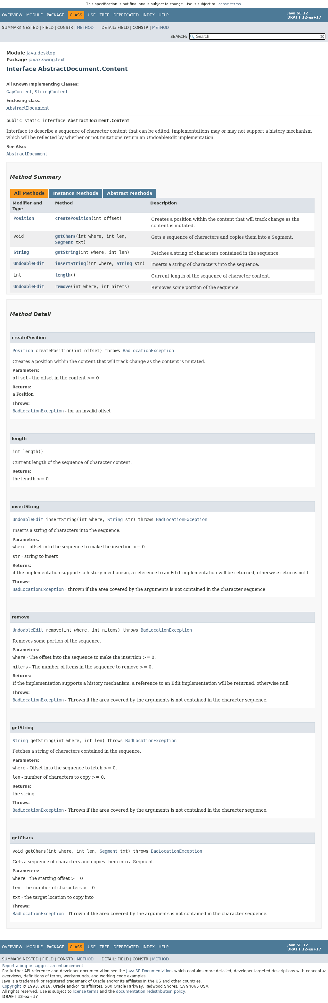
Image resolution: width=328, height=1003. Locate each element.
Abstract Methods (129, 193)
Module (34, 15)
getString (66, 252)
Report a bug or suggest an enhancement (42, 966)
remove (62, 286)
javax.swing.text (47, 59)
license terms (229, 4)
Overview (12, 15)
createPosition (73, 218)
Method (85, 27)
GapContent (19, 91)
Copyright (11, 986)
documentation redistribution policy (150, 991)
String (21, 252)
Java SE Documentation (149, 971)
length (62, 275)
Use (92, 15)
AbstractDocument (27, 108)
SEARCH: (178, 36)
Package (55, 15)
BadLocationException (148, 350)
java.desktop (41, 52)
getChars (65, 236)
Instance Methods (75, 193)
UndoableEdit (28, 263)
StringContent (51, 91)
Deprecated (126, 15)
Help (163, 15)
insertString (70, 263)
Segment (64, 242)
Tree (105, 15)
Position (23, 218)
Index (149, 15)
